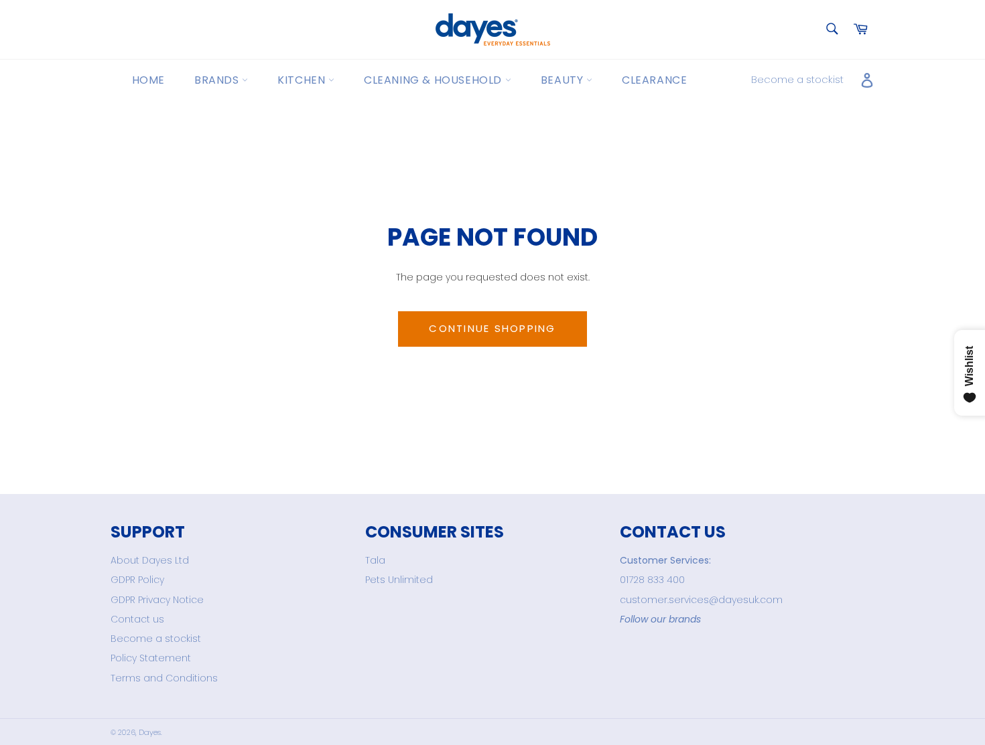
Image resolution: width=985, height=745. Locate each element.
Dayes (150, 732)
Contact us (137, 619)
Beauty (563, 80)
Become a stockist (797, 79)
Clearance (654, 80)
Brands (218, 80)
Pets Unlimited (399, 579)
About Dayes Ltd (150, 560)
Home (148, 80)
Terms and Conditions (164, 678)
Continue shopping (492, 328)
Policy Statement (151, 658)
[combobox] (831, 30)
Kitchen (302, 80)
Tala (375, 560)
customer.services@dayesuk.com (701, 599)
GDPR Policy (137, 579)
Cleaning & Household (434, 80)
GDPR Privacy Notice (157, 599)
